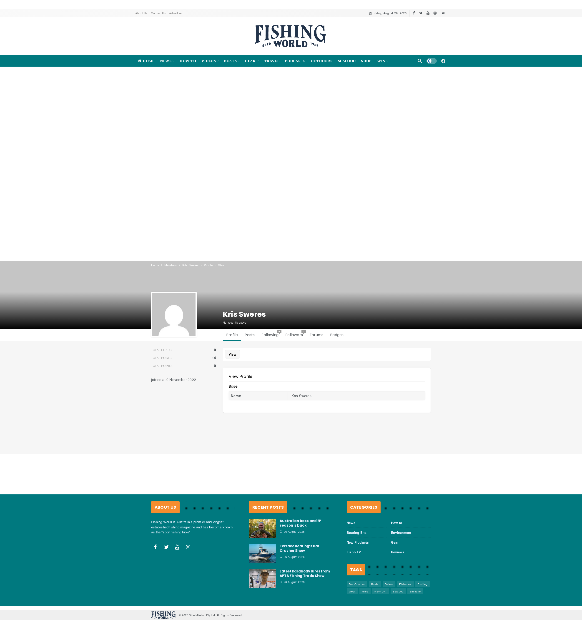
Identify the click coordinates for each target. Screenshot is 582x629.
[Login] (443, 60)
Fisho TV (354, 552)
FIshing (422, 584)
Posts (250, 334)
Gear (395, 542)
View (232, 354)
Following (270, 333)
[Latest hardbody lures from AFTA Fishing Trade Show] (262, 579)
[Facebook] (414, 13)
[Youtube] (428, 13)
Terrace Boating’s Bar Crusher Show (299, 548)
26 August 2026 (294, 531)
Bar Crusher (357, 584)
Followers (294, 333)
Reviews (397, 552)
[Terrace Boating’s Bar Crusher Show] (262, 553)
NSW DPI (380, 591)
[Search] (419, 60)
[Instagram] (435, 13)
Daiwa (389, 584)
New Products (358, 542)
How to (396, 522)
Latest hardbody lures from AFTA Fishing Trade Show (305, 573)
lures (365, 591)
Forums (316, 334)
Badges (337, 334)
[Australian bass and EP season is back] (262, 528)
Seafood (398, 591)
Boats (375, 584)
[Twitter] (421, 13)
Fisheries (405, 584)
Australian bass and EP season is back (300, 523)
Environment (401, 532)
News (351, 522)
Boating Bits (356, 532)
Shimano (415, 591)
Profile (232, 334)
